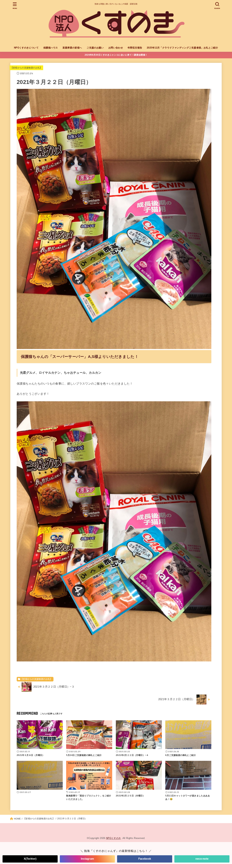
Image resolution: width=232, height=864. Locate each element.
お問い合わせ (115, 47)
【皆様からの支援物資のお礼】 (26, 67)
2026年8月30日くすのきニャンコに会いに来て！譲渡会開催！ (116, 55)
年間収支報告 (135, 47)
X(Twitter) (30, 858)
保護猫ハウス (50, 47)
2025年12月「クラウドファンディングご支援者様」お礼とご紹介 (182, 47)
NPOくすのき (113, 838)
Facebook (144, 858)
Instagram (87, 858)
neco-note (202, 858)
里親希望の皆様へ (72, 47)
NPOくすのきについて (26, 47)
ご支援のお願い (95, 47)
